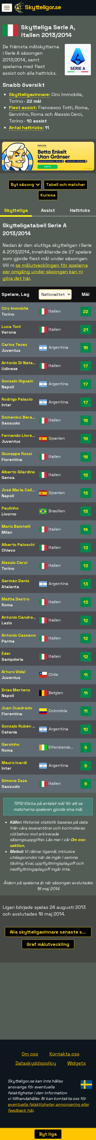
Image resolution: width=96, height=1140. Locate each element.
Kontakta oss (64, 1054)
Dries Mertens (16, 690)
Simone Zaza (14, 780)
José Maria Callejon (21, 490)
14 (85, 529)
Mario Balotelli (16, 526)
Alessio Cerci (14, 562)
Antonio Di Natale (19, 362)
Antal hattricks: (26, 127)
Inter (7, 405)
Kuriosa (48, 195)
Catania (9, 732)
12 (85, 620)
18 (85, 348)
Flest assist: (23, 107)
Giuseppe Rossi (17, 453)
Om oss (30, 1054)
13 (85, 548)
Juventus (11, 350)
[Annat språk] (85, 1083)
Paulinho (10, 508)
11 (86, 675)
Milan (7, 532)
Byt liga (48, 1134)
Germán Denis (15, 580)
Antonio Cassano (19, 635)
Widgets (76, 1063)
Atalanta (10, 586)
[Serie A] (77, 70)
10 (85, 729)
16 (85, 420)
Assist (48, 210)
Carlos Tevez (14, 344)
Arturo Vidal (13, 671)
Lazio (7, 623)
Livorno (9, 514)
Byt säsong (23, 184)
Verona (9, 332)
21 (85, 330)
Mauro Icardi (14, 762)
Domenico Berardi (19, 417)
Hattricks (80, 210)
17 (85, 366)
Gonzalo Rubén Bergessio (27, 726)
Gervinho (10, 744)
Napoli (8, 387)
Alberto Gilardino (18, 472)
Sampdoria (12, 659)
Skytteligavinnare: (29, 94)
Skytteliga (16, 210)
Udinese (10, 368)
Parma (8, 641)
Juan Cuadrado (17, 708)
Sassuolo (11, 423)
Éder (6, 653)
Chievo (8, 550)
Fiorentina (12, 459)
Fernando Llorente (20, 435)
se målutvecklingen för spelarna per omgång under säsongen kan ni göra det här (45, 271)
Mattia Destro (15, 599)
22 (86, 311)
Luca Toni (11, 326)
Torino (8, 314)
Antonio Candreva (20, 617)
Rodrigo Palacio (17, 399)
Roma (7, 605)
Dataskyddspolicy (35, 1063)
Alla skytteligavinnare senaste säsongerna (50, 932)
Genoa (8, 477)
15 (85, 475)
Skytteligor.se (43, 7)
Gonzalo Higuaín (17, 381)
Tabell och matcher (65, 184)
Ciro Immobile (15, 308)
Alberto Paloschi (18, 544)
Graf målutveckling (48, 944)
